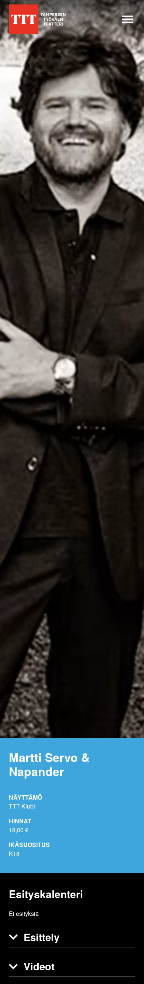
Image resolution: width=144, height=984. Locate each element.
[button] (72, 937)
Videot (39, 966)
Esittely (41, 937)
